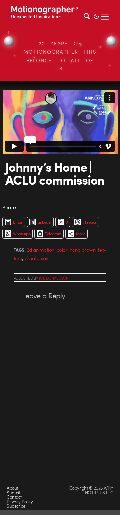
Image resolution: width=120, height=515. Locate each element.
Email (17, 222)
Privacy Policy (20, 501)
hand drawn (82, 249)
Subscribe (16, 506)
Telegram (53, 234)
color (62, 249)
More (80, 234)
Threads (89, 222)
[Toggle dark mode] (96, 16)
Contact (14, 497)
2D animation (40, 249)
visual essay (36, 258)
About (12, 488)
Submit (13, 492)
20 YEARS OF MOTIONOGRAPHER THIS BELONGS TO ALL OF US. (59, 56)
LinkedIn (44, 222)
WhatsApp (21, 234)
